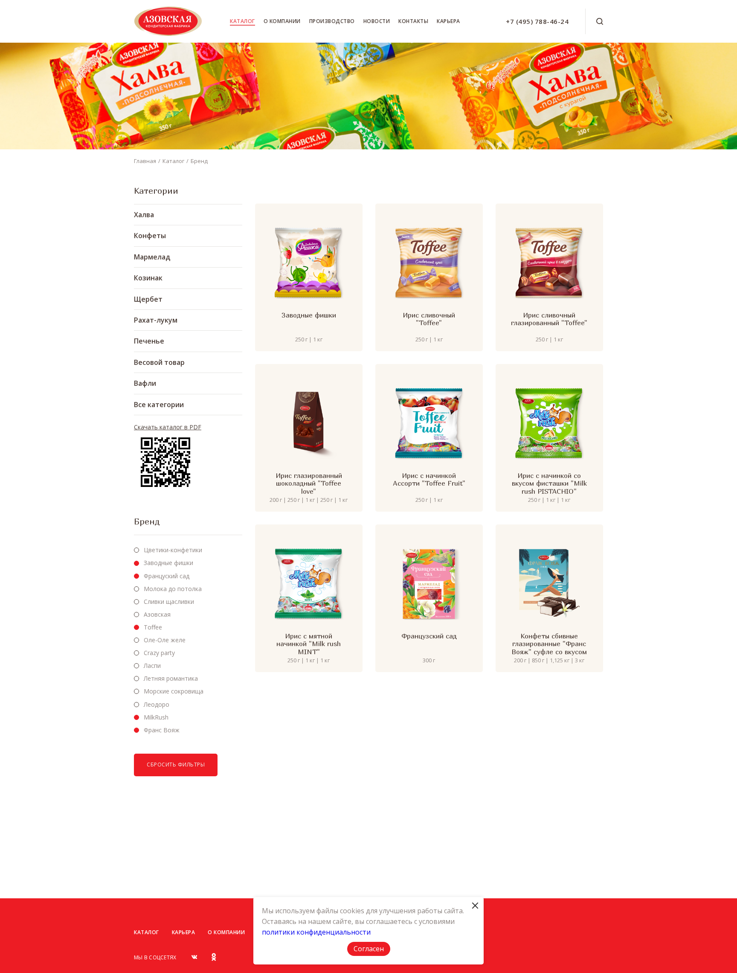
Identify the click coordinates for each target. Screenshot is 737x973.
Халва (144, 214)
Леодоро (156, 704)
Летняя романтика (171, 678)
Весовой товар (159, 362)
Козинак (148, 278)
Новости (376, 21)
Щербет (148, 299)
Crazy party (159, 653)
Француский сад (166, 576)
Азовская (157, 614)
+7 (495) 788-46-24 (537, 21)
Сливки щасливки (169, 601)
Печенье (149, 341)
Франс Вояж (162, 730)
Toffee (153, 627)
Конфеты (150, 235)
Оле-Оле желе (165, 640)
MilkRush (156, 717)
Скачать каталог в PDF (167, 427)
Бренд (199, 161)
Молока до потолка (173, 589)
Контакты (413, 21)
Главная (145, 161)
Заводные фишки (168, 563)
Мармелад (152, 257)
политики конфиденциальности (316, 932)
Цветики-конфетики (173, 550)
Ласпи (152, 665)
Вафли (145, 383)
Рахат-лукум (155, 320)
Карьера (448, 21)
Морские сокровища (173, 691)
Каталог (242, 21)
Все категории (159, 404)
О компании (282, 21)
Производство (332, 21)
